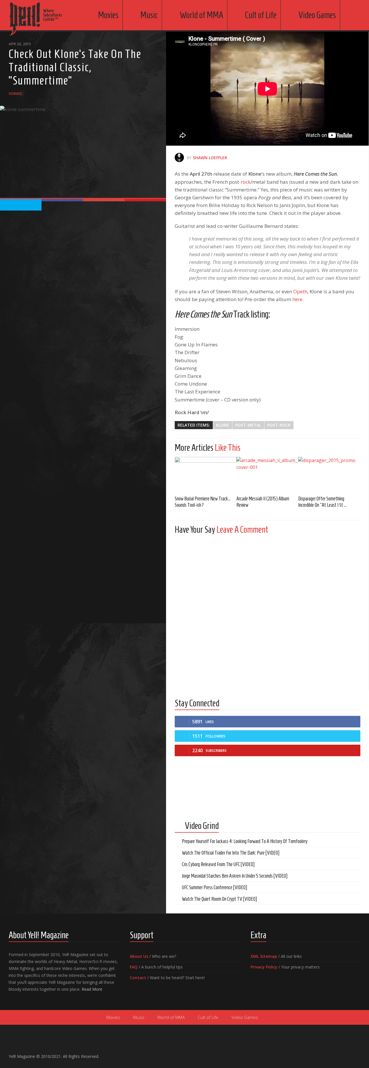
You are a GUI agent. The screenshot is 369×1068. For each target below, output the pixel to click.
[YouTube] (338, 1053)
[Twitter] (347, 1053)
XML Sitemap (264, 956)
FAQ (134, 967)
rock (246, 182)
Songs (15, 93)
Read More (92, 989)
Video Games (317, 15)
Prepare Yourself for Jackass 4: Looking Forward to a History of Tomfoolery (245, 841)
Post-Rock (279, 425)
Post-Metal (248, 425)
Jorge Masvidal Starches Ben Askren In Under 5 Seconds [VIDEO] (234, 876)
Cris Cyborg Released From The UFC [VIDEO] (218, 864)
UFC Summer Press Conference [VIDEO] (214, 887)
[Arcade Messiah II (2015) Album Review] (267, 474)
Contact (138, 977)
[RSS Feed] (356, 1053)
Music (149, 15)
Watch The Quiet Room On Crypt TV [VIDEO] (219, 899)
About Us (139, 956)
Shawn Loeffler (210, 157)
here (297, 299)
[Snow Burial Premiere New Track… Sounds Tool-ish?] (205, 474)
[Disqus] (267, 611)
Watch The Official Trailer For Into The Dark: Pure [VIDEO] (230, 853)
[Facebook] (329, 1053)
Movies (108, 15)
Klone (222, 425)
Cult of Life (260, 15)
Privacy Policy (264, 967)
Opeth (300, 291)
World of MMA (201, 15)
